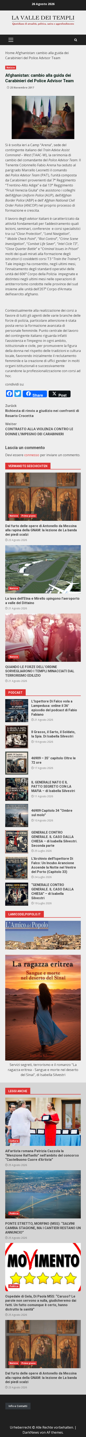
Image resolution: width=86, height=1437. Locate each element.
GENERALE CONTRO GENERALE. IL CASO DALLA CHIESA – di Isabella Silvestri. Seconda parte (16, 841)
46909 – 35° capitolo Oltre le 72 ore (16, 763)
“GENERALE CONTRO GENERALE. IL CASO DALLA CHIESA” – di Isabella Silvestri (16, 894)
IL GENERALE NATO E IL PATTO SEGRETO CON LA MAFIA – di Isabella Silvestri (16, 789)
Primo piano (28, 515)
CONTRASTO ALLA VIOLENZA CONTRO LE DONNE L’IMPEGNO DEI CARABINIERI (39, 429)
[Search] (75, 40)
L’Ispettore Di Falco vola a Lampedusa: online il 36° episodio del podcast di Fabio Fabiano (16, 710)
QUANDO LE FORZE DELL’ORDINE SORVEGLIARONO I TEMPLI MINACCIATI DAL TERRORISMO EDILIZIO (43, 638)
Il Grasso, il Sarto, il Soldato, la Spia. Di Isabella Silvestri (16, 736)
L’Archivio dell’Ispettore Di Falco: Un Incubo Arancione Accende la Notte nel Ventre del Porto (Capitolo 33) (16, 867)
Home (10, 53)
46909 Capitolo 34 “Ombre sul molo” (16, 815)
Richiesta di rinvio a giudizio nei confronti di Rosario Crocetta (42, 410)
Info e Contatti (18, 1406)
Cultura (14, 1140)
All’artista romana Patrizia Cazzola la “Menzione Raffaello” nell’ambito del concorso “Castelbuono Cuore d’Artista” (43, 1122)
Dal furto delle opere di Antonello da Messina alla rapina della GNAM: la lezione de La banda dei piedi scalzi (43, 497)
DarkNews (31, 1432)
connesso (31, 455)
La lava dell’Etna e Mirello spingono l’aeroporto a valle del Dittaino (43, 569)
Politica (14, 1213)
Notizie (10, 67)
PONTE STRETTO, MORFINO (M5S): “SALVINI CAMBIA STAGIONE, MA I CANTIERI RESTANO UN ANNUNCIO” (43, 1194)
